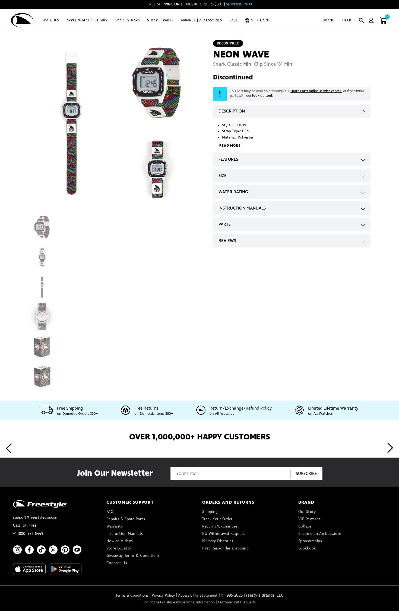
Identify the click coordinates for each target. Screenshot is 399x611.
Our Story (307, 511)
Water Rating (233, 192)
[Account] (371, 20)
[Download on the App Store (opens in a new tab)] (29, 569)
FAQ (110, 511)
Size (222, 176)
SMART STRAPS (127, 20)
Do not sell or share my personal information (179, 602)
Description (231, 111)
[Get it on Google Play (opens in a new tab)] (65, 569)
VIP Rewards (309, 519)
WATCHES (51, 20)
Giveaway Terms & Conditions (133, 555)
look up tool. (262, 96)
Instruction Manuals (242, 208)
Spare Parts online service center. (316, 91)
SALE (234, 20)
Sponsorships (310, 541)
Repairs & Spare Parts (125, 519)
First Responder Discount (225, 548)
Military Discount (218, 541)
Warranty (114, 526)
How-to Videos (119, 541)
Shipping (210, 511)
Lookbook (307, 548)
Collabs (305, 526)
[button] (361, 20)
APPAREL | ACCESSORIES (201, 20)
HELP (346, 20)
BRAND (329, 20)
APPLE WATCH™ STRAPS (86, 20)
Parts (224, 224)
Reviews (227, 241)
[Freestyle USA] (22, 20)
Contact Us (116, 563)
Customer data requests (236, 602)
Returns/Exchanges (220, 526)
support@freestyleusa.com (35, 517)
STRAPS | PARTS (160, 20)
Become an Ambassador (319, 533)
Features (228, 159)
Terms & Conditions (132, 595)
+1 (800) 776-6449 (28, 533)
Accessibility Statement (198, 595)
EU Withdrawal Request (223, 533)
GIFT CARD (260, 20)
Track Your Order (217, 519)
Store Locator (118, 548)
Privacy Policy (163, 595)
